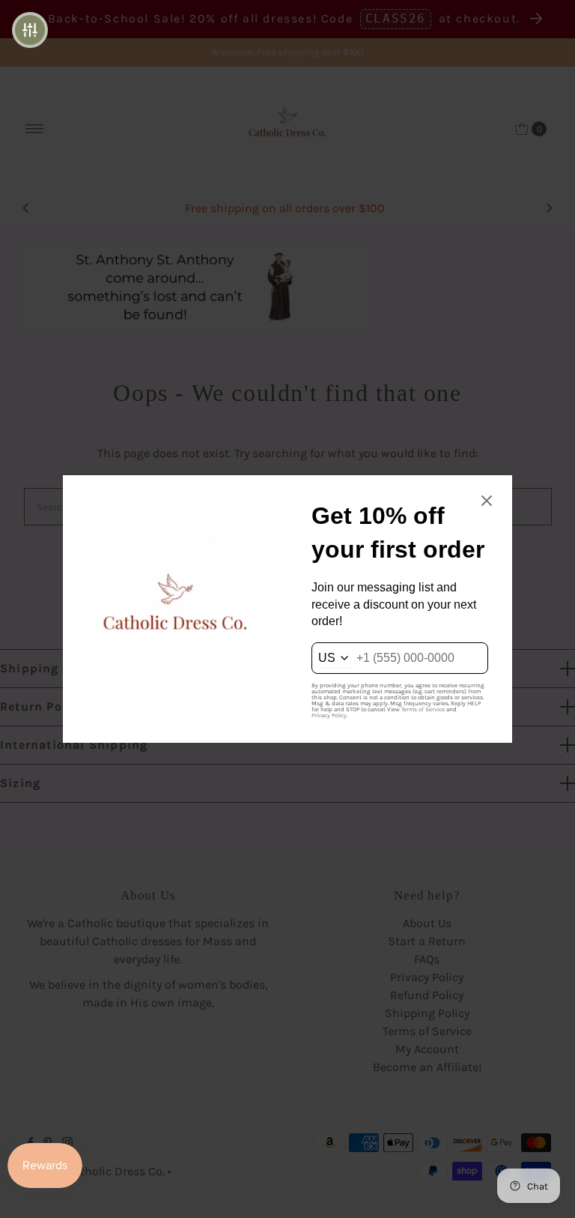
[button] (30, 30)
